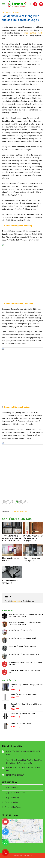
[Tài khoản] (35, 4)
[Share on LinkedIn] (25, 502)
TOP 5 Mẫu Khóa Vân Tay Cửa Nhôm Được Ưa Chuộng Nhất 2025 (25, 623)
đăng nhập (16, 601)
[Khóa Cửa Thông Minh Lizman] (17, 4)
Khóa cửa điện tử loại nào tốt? (20, 630)
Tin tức (5, 13)
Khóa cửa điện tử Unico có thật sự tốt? (24, 654)
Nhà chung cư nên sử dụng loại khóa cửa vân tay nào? (26, 663)
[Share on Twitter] (12, 502)
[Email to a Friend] (17, 502)
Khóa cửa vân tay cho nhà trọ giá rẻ (22, 638)
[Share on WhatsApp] (4, 502)
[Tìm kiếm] (30, 4)
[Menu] (3, 4)
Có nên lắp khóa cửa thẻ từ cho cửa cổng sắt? (24, 671)
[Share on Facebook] (8, 502)
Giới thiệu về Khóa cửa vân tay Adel (22, 646)
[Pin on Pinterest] (21, 502)
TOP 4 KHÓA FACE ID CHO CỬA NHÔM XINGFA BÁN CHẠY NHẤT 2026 (26, 615)
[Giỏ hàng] (41, 4)
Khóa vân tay (14, 13)
